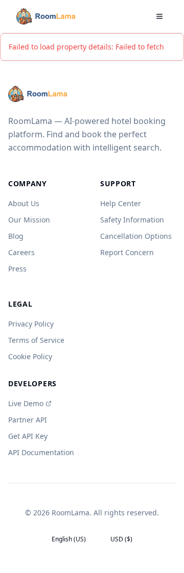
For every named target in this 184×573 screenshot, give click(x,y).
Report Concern (127, 252)
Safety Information (132, 220)
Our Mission (29, 220)
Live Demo (25, 403)
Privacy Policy (31, 324)
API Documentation (41, 452)
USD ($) (121, 539)
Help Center (120, 203)
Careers (21, 252)
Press (17, 268)
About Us (23, 203)
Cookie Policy (30, 356)
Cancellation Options (136, 236)
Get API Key (28, 436)
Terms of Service (36, 340)
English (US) (69, 539)
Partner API (27, 420)
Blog (16, 236)
